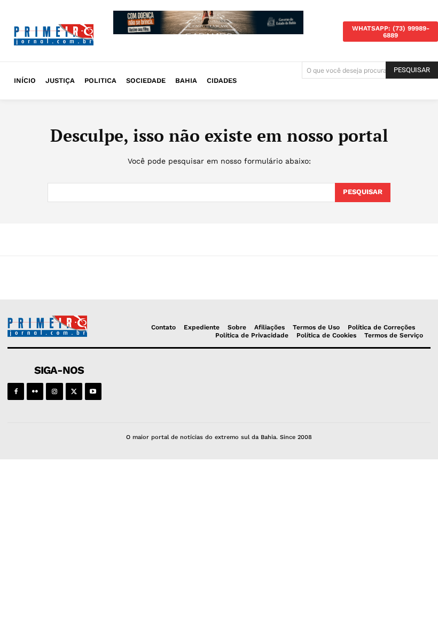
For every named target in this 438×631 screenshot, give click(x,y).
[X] (74, 391)
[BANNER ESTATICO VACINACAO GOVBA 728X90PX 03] (208, 22)
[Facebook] (15, 391)
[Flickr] (35, 391)
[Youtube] (93, 391)
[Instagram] (54, 391)
